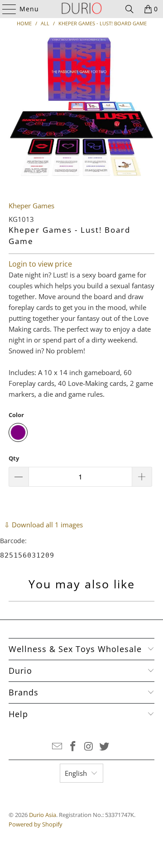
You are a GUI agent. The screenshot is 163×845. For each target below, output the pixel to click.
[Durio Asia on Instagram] (89, 746)
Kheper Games (31, 205)
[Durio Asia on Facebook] (73, 746)
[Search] (129, 9)
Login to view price (40, 264)
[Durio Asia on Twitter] (104, 746)
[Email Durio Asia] (57, 746)
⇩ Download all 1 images (43, 524)
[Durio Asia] (81, 9)
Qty (14, 458)
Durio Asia (42, 815)
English (76, 773)
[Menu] (5, 9)
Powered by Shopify (35, 824)
